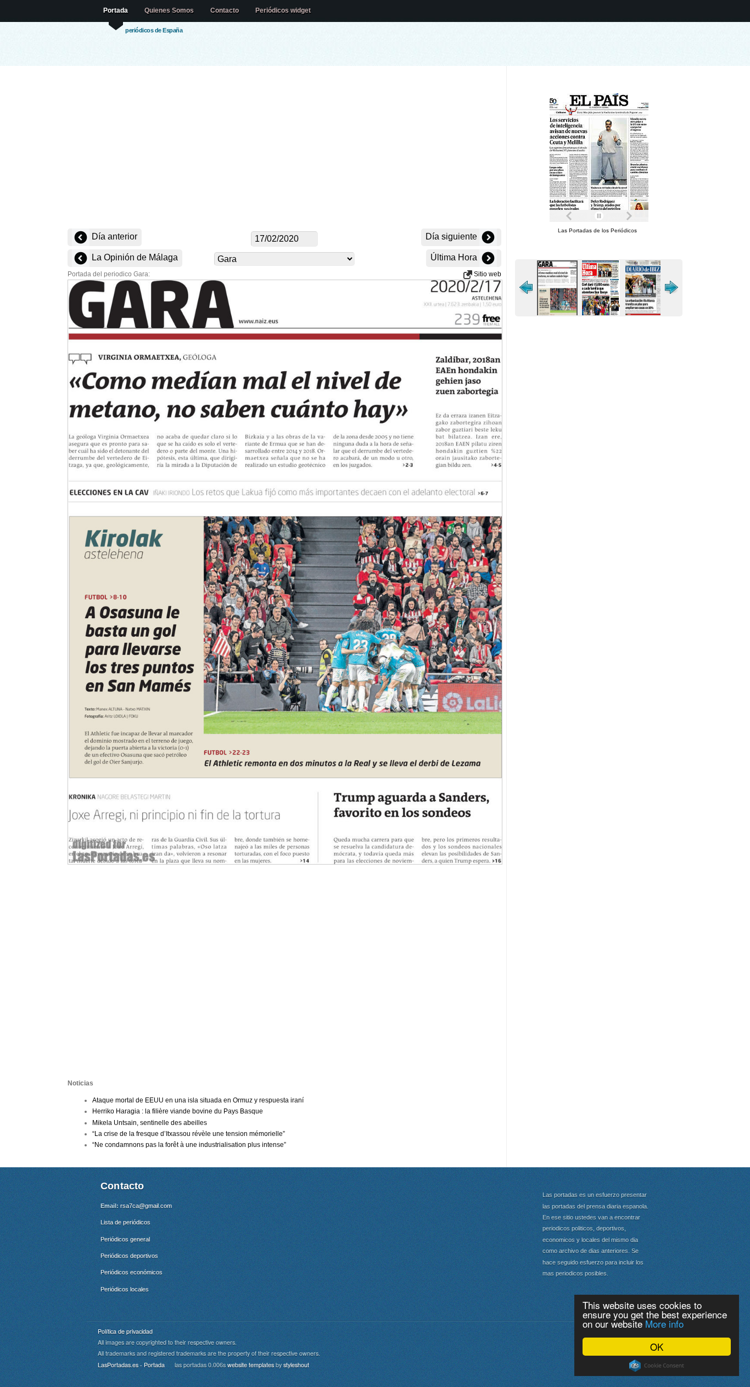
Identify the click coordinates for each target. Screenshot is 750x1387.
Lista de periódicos (125, 1222)
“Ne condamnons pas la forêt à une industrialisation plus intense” (189, 1145)
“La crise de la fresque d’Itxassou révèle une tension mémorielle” (188, 1134)
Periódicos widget (283, 10)
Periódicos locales (124, 1289)
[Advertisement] (284, 148)
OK (656, 1346)
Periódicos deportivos (129, 1255)
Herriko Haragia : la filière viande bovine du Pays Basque (177, 1111)
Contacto (224, 10)
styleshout (296, 1365)
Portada (115, 10)
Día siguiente (452, 236)
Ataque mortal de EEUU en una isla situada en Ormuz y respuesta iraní (198, 1100)
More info (664, 1323)
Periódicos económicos (131, 1272)
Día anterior (113, 236)
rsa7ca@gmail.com (146, 1205)
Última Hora (454, 257)
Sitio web (486, 274)
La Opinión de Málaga (133, 257)
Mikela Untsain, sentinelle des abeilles (149, 1123)
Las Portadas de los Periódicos (597, 230)
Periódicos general (125, 1239)
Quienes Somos (169, 10)
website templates (250, 1365)
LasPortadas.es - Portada (131, 1365)
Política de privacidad (125, 1331)
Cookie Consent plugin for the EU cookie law (656, 1366)
